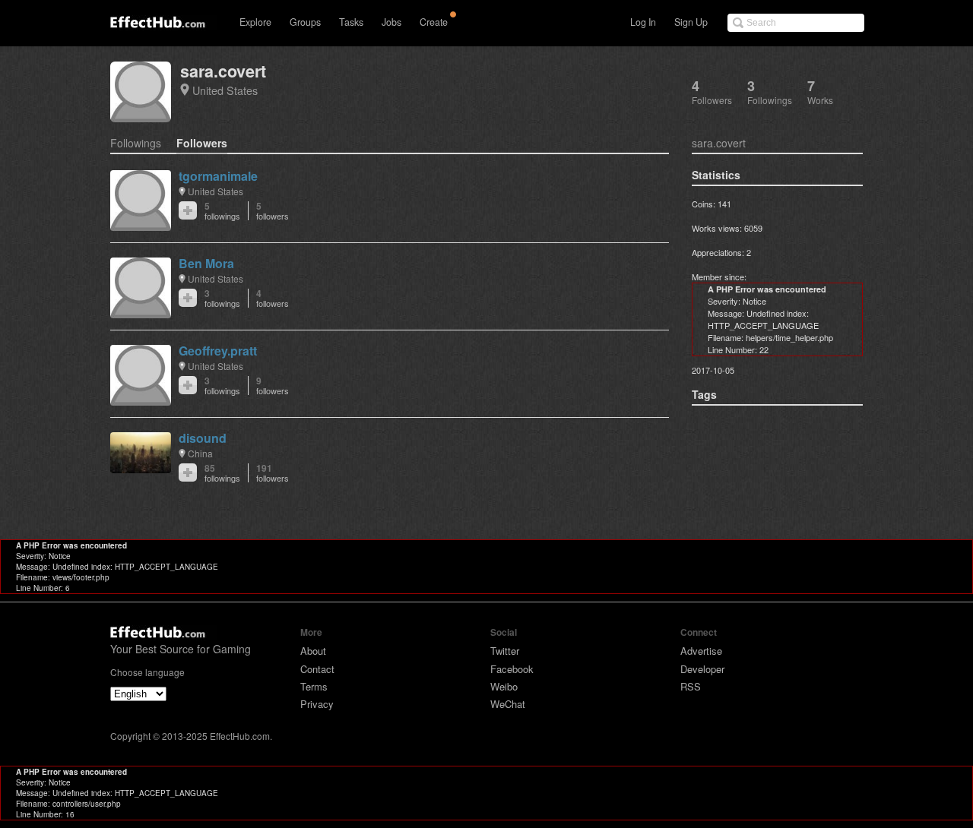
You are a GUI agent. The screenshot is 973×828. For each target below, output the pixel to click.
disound (203, 438)
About (313, 650)
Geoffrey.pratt (218, 350)
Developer (702, 669)
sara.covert (223, 71)
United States (225, 90)
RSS (690, 686)
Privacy (317, 704)
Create (434, 22)
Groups (305, 22)
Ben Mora (206, 263)
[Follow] (188, 210)
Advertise (701, 650)
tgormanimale (218, 176)
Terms (314, 686)
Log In (643, 22)
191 (272, 472)
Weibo (504, 686)
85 (222, 472)
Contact (317, 669)
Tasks (351, 22)
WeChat (507, 704)
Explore (255, 22)
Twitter (504, 650)
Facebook (512, 669)
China (200, 453)
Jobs (391, 22)
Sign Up (691, 22)
